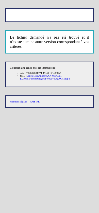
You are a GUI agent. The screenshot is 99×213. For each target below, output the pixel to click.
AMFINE (35, 101)
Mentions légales (18, 101)
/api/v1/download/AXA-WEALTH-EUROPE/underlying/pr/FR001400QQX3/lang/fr (45, 77)
